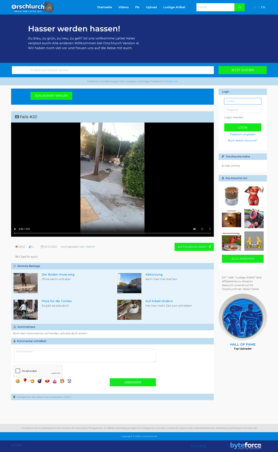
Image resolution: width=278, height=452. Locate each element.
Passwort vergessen (243, 134)
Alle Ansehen (243, 259)
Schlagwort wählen (51, 95)
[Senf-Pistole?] (232, 241)
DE (255, 7)
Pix (137, 7)
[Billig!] (253, 196)
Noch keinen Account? (243, 140)
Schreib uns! (171, 81)
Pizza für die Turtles (57, 301)
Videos (123, 7)
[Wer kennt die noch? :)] (232, 196)
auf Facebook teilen (192, 247)
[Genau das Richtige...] (253, 218)
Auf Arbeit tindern (159, 301)
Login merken (234, 117)
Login (242, 127)
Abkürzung (154, 274)
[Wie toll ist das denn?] (232, 218)
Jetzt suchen (242, 70)
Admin (90, 246)
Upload (151, 7)
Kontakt (16, 445)
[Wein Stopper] (253, 241)
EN (263, 7)
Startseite (106, 7)
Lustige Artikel (174, 7)
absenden (133, 382)
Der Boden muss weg (58, 274)
